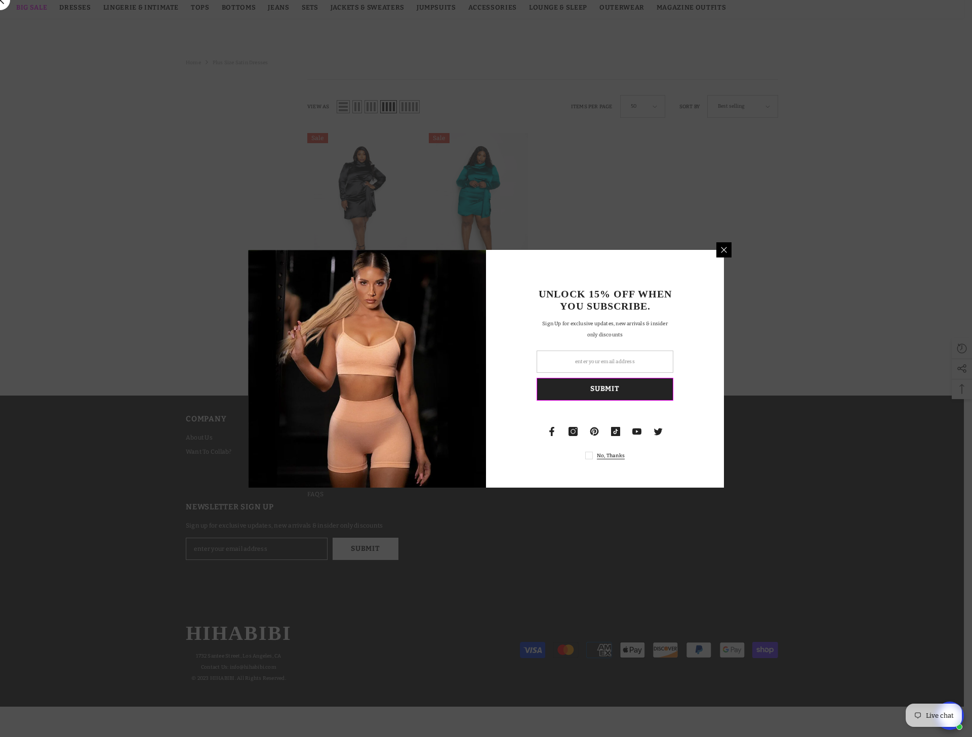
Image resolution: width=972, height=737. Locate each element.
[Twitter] (658, 431)
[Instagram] (573, 431)
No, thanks (611, 456)
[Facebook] (551, 431)
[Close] (724, 249)
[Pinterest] (594, 431)
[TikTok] (615, 431)
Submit (604, 388)
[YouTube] (636, 431)
